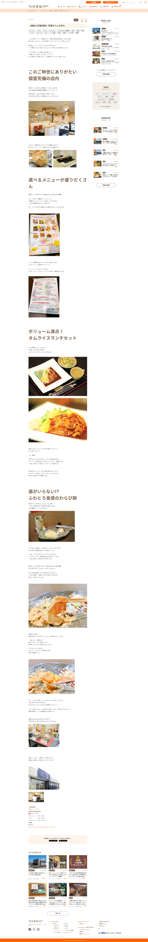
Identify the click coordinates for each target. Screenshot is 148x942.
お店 (44, 10)
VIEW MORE (106, 74)
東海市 (43, 878)
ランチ (70, 878)
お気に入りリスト (111, 2)
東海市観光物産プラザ (106, 38)
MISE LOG (56, 925)
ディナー (73, 878)
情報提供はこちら (102, 923)
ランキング (56, 930)
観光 (29, 906)
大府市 (64, 878)
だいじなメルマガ (68, 932)
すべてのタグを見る (105, 106)
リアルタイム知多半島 (69, 930)
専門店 (59, 878)
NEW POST (56, 928)
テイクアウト (55, 878)
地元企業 (79, 906)
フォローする (63, 840)
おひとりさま (38, 906)
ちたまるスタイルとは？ (85, 929)
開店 (29, 878)
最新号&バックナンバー (84, 933)
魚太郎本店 (104, 30)
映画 (31, 906)
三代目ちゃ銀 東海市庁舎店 (108, 61)
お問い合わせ (101, 925)
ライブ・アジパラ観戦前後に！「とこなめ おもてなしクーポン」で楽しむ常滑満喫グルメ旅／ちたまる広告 (57, 902)
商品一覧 (81, 923)
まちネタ (32, 878)
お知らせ (66, 923)
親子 (110, 102)
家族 (82, 906)
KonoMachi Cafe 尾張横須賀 (108, 53)
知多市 (116, 144)
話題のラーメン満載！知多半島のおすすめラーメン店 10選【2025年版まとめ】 (110, 176)
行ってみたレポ (102, 99)
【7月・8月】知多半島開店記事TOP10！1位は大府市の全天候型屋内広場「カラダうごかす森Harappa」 (78, 874)
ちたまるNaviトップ (33, 10)
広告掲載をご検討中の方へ (104, 921)
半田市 (116, 155)
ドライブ (62, 878)
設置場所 (81, 931)
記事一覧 (58, 913)
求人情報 (66, 925)
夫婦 (116, 102)
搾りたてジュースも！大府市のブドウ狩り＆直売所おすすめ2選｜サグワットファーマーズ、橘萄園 (58, 874)
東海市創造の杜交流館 (106, 46)
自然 (113, 96)
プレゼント (66, 928)
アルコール (54, 906)
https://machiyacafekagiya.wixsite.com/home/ (42, 827)
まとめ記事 (36, 878)
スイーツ (50, 878)
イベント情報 (57, 932)
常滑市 (44, 905)
